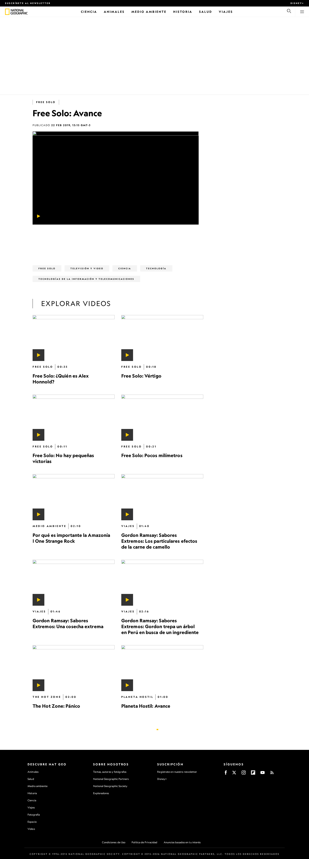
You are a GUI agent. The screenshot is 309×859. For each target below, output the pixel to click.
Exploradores (101, 793)
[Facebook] (226, 773)
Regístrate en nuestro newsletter (177, 771)
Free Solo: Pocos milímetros (151, 455)
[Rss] (272, 773)
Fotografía (34, 814)
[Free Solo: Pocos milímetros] (162, 418)
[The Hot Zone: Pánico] (74, 668)
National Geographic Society (110, 786)
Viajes (31, 807)
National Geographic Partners (111, 779)
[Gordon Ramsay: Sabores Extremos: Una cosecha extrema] (74, 582)
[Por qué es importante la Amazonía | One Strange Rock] (74, 497)
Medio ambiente (38, 786)
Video (31, 828)
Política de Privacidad (144, 842)
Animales (33, 771)
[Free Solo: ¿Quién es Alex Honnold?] (74, 338)
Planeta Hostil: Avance (145, 706)
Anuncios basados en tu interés (182, 842)
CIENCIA (124, 268)
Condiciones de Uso (113, 842)
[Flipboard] (253, 773)
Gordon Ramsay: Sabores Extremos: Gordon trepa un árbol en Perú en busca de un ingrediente (160, 626)
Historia (32, 793)
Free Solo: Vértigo (141, 376)
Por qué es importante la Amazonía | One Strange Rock (71, 538)
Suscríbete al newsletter (28, 3)
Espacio (32, 821)
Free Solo (45, 102)
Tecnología (156, 268)
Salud (31, 779)
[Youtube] (262, 773)
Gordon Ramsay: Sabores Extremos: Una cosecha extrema (68, 623)
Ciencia (32, 800)
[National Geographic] (7, 12)
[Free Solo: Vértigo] (162, 338)
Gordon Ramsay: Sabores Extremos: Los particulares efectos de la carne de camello (159, 540)
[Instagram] (244, 773)
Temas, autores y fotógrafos (109, 771)
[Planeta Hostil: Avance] (162, 668)
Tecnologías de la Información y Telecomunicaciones (86, 279)
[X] (234, 773)
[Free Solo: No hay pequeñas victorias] (74, 418)
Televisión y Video (86, 268)
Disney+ (297, 3)
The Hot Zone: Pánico (56, 706)
